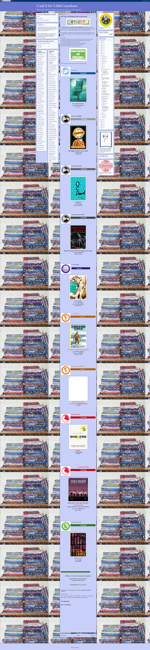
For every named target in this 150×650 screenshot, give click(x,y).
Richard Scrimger (41, 119)
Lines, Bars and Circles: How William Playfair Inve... (105, 85)
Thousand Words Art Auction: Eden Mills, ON (105, 78)
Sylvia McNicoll (40, 95)
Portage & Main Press (53, 121)
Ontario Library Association (66, 597)
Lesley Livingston (41, 88)
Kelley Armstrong (41, 56)
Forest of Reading (76, 596)
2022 (102, 47)
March (102, 114)
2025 (102, 42)
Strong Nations (51, 143)
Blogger (77, 647)
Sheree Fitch (40, 71)
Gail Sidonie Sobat (41, 123)
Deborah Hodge (40, 79)
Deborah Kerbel (40, 84)
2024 (102, 44)
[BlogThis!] (74, 594)
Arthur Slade (40, 126)
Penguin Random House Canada (52, 115)
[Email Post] (71, 594)
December (103, 56)
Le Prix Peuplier (83, 596)
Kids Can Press (52, 98)
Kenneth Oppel (40, 105)
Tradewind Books (52, 151)
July (102, 64)
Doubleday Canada (52, 74)
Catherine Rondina (41, 113)
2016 (102, 119)
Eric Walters (40, 138)
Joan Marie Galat (41, 73)
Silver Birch (78, 597)
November (103, 58)
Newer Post (63, 635)
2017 (102, 55)
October (103, 59)
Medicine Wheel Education (52, 101)
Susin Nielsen (40, 99)
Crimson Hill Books (52, 68)
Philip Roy (39, 115)
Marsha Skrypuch (41, 124)
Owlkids (50, 109)
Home (78, 635)
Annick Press (51, 54)
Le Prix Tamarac (90, 596)
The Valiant (103, 104)
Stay (102, 76)
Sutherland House (52, 145)
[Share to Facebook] (76, 594)
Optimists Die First (104, 96)
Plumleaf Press (51, 119)
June (102, 66)
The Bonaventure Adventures (104, 110)
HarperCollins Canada (53, 91)
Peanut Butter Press (52, 112)
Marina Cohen (40, 67)
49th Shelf (39, 47)
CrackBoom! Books (52, 66)
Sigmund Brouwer (41, 62)
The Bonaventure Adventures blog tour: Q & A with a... (105, 107)
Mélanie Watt (40, 139)
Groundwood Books (52, 85)
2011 (102, 127)
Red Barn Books (52, 125)
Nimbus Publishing (52, 105)
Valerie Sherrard (41, 121)
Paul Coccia (40, 65)
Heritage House (52, 93)
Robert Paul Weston (41, 141)
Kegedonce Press (52, 96)
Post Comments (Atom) (80, 640)
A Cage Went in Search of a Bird (104, 98)
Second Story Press (52, 133)
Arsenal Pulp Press (52, 56)
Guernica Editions (52, 87)
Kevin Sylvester (40, 132)
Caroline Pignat (40, 107)
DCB (50, 72)
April (102, 112)
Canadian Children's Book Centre (44, 43)
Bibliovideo (40, 45)
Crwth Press (51, 70)
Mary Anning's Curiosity (103, 89)
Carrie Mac (40, 90)
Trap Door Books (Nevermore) (52, 154)
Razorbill (50, 123)
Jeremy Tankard (41, 134)
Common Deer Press (53, 65)
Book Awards (40, 18)
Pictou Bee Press (52, 117)
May (102, 67)
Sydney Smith (40, 128)
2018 (102, 53)
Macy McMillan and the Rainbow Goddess (105, 94)
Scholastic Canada (52, 131)
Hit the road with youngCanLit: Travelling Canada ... (105, 71)
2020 (102, 50)
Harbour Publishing (52, 89)
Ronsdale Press (52, 126)
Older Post (93, 635)
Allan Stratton (40, 130)
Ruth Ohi (39, 103)
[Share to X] (75, 594)
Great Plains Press (52, 81)
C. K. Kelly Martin (41, 92)
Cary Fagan (40, 69)
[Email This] (73, 594)
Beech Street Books (52, 58)
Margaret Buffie (40, 64)
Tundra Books (51, 156)
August (102, 63)
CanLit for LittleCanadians (57, 5)
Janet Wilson (40, 143)
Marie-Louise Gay (41, 75)
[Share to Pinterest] (77, 594)
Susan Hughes (40, 80)
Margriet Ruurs (40, 117)
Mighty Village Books (53, 103)
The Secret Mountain (53, 135)
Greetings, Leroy (104, 103)
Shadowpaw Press (52, 137)
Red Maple (74, 597)
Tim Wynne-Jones (41, 149)
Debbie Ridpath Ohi (41, 101)
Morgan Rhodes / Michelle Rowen (41, 111)
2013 (102, 124)
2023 (102, 45)
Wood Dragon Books (53, 157)
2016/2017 (66, 596)
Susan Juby (40, 82)
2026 (102, 40)
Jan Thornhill (40, 136)
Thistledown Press (52, 147)
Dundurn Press (51, 76)
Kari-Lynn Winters (41, 145)
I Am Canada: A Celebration (104, 92)
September (103, 61)
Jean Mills (39, 97)
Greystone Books (52, 83)
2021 (102, 48)
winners (87, 597)
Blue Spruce (70, 596)
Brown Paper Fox (52, 60)
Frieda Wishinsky (41, 147)
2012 (102, 126)
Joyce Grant (40, 77)
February (103, 116)
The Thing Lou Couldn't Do (104, 101)
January (103, 117)
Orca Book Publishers (53, 107)
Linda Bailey (40, 58)
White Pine (83, 597)
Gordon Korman (41, 86)
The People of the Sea (105, 69)
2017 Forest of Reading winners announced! (104, 82)
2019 (102, 52)
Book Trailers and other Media (43, 20)
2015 (102, 121)
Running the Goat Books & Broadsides (52, 129)
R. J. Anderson (40, 54)
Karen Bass (40, 60)
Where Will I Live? (104, 74)
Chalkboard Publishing (51, 63)
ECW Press (51, 78)
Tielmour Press (51, 149)
